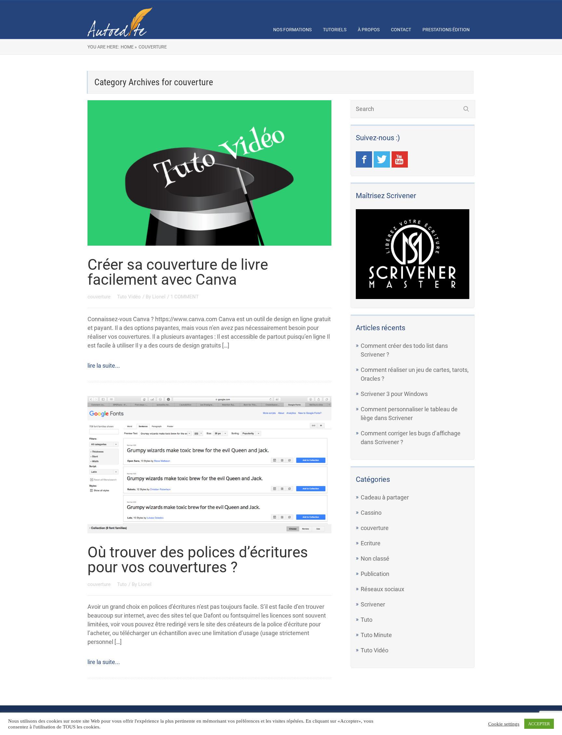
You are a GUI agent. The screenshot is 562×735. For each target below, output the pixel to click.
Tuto (122, 584)
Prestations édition (446, 29)
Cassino (371, 512)
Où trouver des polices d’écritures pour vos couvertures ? (197, 559)
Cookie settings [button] (503, 724)
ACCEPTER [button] (539, 723)
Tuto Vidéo (129, 297)
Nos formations (292, 29)
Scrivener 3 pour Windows (394, 393)
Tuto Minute (376, 635)
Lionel (159, 297)
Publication (375, 573)
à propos (369, 29)
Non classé (375, 558)
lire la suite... (103, 365)
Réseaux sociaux (382, 589)
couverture (99, 297)
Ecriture (371, 543)
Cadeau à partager (385, 497)
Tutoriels (334, 29)
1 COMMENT (184, 297)
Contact (401, 29)
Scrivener (373, 604)
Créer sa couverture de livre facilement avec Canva (177, 272)
